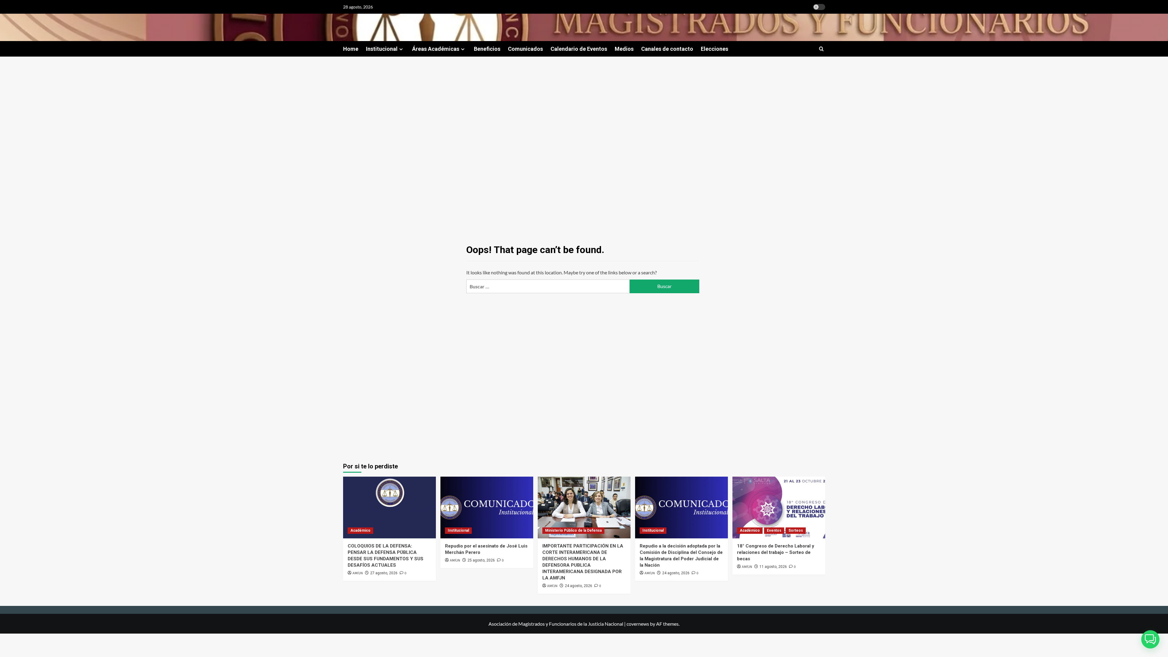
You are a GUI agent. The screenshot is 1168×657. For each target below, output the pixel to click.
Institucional (382, 49)
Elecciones (714, 49)
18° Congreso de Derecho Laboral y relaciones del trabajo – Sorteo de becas (775, 552)
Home (350, 49)
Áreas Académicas (435, 49)
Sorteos (795, 530)
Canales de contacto (667, 49)
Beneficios (487, 49)
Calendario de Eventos (579, 49)
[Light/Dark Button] (819, 7)
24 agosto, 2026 (578, 586)
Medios (624, 49)
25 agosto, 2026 (481, 560)
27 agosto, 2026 (384, 573)
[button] (821, 48)
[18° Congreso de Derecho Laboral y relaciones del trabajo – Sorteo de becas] (778, 507)
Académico (360, 530)
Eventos (774, 530)
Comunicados (525, 49)
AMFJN (358, 573)
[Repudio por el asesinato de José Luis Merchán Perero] (486, 507)
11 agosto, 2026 (773, 567)
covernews (638, 624)
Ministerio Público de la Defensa (573, 530)
